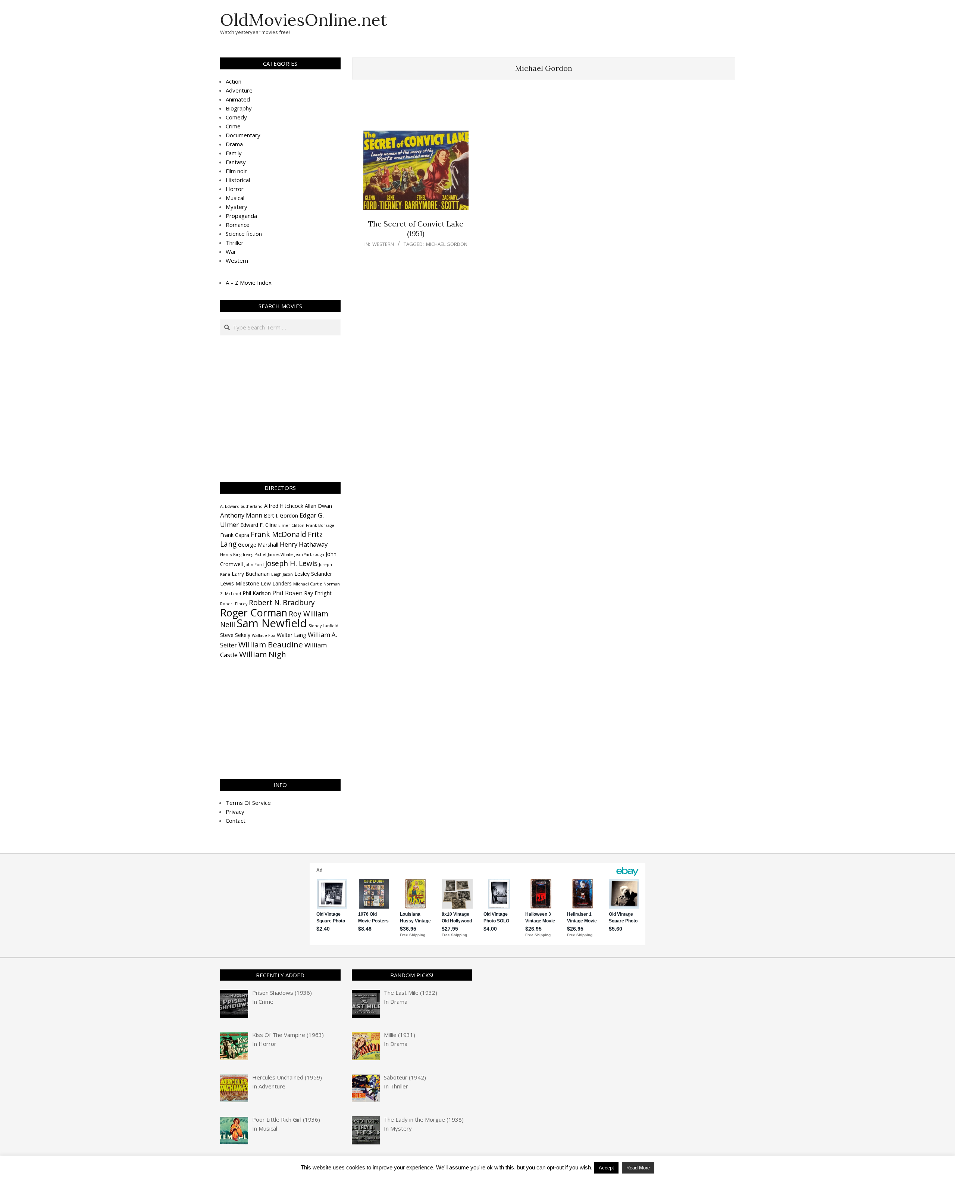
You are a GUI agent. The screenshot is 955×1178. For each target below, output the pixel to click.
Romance (238, 224)
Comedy (236, 117)
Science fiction (244, 233)
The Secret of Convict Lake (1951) (415, 228)
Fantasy (236, 162)
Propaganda (241, 215)
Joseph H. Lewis (291, 563)
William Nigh (262, 654)
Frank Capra (234, 534)
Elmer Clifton (291, 525)
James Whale (280, 554)
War (231, 251)
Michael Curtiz (307, 584)
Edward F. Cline (258, 524)
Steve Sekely (235, 634)
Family (234, 153)
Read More (638, 1168)
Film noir (236, 171)
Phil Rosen (287, 592)
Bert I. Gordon (281, 515)
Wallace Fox (263, 635)
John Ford (254, 564)
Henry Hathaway (304, 544)
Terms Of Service (248, 802)
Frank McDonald (278, 534)
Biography (239, 108)
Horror (235, 189)
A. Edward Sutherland (241, 506)
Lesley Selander (313, 573)
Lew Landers (276, 583)
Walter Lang (291, 634)
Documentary (243, 135)
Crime (233, 126)
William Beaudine (270, 644)
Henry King (230, 554)
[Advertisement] (543, 108)
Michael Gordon (446, 244)
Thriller (235, 242)
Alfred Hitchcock (283, 505)
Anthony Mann (241, 515)
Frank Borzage (320, 525)
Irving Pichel (254, 554)
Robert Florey (233, 603)
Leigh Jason (282, 574)
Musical (235, 197)
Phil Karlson (256, 593)
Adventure (239, 90)
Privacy (235, 811)
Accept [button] (606, 1168)
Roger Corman (253, 612)
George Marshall (258, 544)
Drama (234, 144)
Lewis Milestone (239, 583)
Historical (238, 180)
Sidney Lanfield (323, 625)
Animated (238, 99)
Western (383, 244)
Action (233, 81)
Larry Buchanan (251, 573)
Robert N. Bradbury (282, 602)
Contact (235, 820)
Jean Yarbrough (309, 554)
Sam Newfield (272, 623)
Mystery (236, 206)
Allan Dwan (318, 505)
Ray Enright (318, 593)
